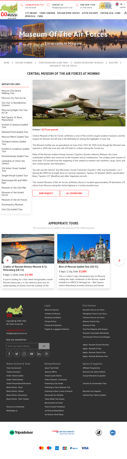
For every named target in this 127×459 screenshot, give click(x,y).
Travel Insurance (14, 372)
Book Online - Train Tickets (18, 399)
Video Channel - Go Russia (56, 379)
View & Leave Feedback (55, 406)
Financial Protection (53, 325)
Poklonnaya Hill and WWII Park (14, 181)
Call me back (30, 7)
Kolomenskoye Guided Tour (15, 156)
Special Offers (51, 372)
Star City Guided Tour (12, 209)
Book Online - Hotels (15, 391)
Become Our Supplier (92, 391)
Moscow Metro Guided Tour (15, 137)
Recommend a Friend (54, 403)
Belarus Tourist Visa (91, 321)
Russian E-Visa (89, 325)
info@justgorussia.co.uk (62, 7)
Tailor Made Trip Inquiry (54, 399)
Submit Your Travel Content (94, 395)
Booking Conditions (53, 317)
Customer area (125, 13)
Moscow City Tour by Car (14, 98)
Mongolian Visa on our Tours (95, 313)
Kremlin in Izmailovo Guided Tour (15, 150)
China (40, 16)
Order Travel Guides (15, 375)
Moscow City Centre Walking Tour (11, 92)
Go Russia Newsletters (54, 410)
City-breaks (31, 13)
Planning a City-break (54, 383)
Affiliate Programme (91, 368)
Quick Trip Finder (52, 368)
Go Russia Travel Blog (54, 414)
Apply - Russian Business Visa (95, 356)
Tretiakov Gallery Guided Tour (14, 142)
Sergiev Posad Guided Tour (15, 175)
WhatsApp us (12, 410)
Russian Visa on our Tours (93, 310)
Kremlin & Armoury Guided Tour (15, 125)
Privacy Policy (50, 321)
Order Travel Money (15, 379)
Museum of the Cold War (14, 187)
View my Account (14, 368)
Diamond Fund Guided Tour (15, 132)
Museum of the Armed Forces (13, 193)
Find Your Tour (87, 5)
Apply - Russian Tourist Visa (94, 352)
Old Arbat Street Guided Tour (14, 169)
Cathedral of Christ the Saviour (13, 162)
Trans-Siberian (47, 13)
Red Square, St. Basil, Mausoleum (12, 118)
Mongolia (30, 16)
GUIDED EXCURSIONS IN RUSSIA (88, 62)
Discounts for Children (54, 395)
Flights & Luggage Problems (57, 329)
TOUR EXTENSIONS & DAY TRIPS (53, 62)
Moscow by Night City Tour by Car (15, 111)
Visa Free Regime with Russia (95, 329)
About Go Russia (52, 310)
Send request (46, 193)
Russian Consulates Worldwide (96, 333)
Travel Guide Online (53, 375)
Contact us (57, 5)
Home (8, 9)
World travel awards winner (102, 6)
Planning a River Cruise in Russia (58, 391)
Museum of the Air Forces (14, 200)
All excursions (74, 193)
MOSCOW (113, 62)
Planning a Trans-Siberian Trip (57, 387)
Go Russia (25, 311)
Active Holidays (90, 13)
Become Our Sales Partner (94, 372)
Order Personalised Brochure (19, 383)
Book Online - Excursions (17, 395)
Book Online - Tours (15, 387)
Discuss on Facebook (15, 406)
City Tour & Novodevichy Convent (14, 104)
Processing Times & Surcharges (96, 337)
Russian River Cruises (68, 13)
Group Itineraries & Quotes (94, 375)
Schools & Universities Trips (95, 383)
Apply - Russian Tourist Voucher (96, 344)
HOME (6, 62)
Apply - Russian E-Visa (92, 348)
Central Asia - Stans (110, 13)
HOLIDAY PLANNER (23, 62)
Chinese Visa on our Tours (94, 317)
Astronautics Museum (12, 204)
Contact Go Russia (52, 313)
